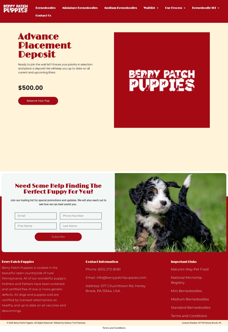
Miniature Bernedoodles (80, 8)
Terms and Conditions (114, 328)
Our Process (173, 8)
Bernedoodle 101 (204, 8)
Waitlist (149, 8)
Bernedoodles (46, 8)
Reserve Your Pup (38, 101)
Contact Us (43, 15)
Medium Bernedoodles (120, 8)
